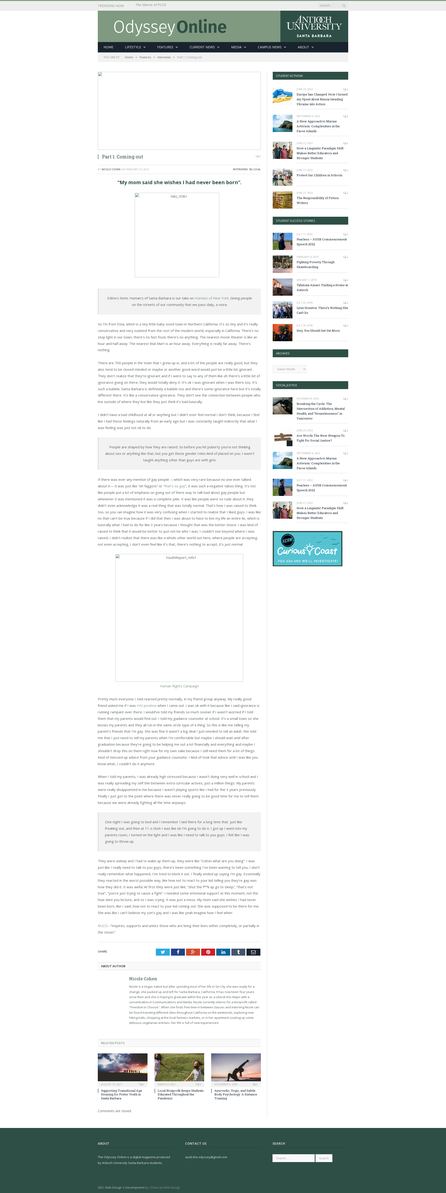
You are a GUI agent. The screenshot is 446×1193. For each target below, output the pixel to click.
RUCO (103, 925)
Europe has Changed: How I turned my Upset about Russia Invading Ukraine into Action (322, 99)
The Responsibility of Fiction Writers (318, 200)
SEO (101, 1187)
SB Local (255, 169)
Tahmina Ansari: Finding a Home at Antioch (322, 287)
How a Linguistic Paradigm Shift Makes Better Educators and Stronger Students (320, 153)
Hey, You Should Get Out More (318, 330)
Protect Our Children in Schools (319, 175)
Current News (202, 47)
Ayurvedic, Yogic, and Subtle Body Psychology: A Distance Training (235, 1094)
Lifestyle (133, 47)
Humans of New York (212, 298)
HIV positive (147, 705)
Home (108, 47)
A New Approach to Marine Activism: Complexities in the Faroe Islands (318, 126)
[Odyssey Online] (223, 25)
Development (134, 1187)
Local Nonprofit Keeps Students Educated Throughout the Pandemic (181, 1094)
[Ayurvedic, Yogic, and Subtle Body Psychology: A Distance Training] (236, 1069)
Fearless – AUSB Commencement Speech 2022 (322, 241)
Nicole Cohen (111, 169)
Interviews (240, 169)
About (303, 47)
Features (165, 47)
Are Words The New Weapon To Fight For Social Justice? (321, 437)
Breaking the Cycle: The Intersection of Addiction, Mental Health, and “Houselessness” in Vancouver (188, 6)
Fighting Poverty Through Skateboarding (315, 264)
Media (236, 47)
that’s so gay (174, 486)
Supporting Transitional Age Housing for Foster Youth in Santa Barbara (121, 1094)
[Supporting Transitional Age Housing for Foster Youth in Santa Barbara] (123, 1069)
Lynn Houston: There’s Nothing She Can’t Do (322, 310)
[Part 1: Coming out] (179, 111)
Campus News (270, 47)
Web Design (113, 1187)
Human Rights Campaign (179, 686)
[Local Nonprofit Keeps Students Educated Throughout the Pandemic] (179, 1069)
